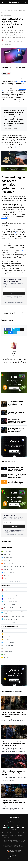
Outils (22, 827)
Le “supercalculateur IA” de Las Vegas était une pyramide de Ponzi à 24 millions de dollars (16, 412)
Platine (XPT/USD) (7, 648)
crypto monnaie (17, 147)
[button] (2, 2)
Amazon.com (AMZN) (8, 563)
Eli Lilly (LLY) (6, 578)
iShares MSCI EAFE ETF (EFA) (10, 601)
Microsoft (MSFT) (7, 560)
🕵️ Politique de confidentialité (14, 858)
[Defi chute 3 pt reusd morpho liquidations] (4, 421)
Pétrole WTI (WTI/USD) (8, 637)
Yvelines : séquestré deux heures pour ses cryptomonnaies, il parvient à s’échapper (16, 404)
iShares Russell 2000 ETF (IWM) (10, 619)
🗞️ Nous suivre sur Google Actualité (14, 850)
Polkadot (4, 320)
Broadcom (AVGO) (7, 569)
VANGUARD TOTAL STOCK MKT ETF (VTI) (13, 590)
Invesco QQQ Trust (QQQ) (9, 599)
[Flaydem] (14, 345)
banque (24, 250)
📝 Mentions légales (14, 856)
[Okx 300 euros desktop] (14, 169)
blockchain (4, 218)
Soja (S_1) (5, 654)
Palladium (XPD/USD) (8, 645)
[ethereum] (4, 475)
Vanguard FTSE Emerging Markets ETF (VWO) (14, 616)
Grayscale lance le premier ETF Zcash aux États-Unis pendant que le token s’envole (16, 430)
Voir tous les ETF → (14, 622)
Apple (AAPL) (6, 554)
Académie (9, 825)
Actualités (15, 825)
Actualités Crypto (9, 10)
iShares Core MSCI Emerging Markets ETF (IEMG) (13, 612)
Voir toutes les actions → (14, 581)
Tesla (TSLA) (6, 575)
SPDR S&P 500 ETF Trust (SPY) (10, 593)
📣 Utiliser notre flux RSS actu (14, 851)
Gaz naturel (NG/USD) (8, 642)
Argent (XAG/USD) (7, 651)
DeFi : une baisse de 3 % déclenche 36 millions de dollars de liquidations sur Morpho (17, 421)
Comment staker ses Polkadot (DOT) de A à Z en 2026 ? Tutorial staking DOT (13, 313)
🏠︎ (4, 825)
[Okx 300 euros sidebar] (14, 382)
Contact (14, 829)
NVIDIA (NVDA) (7, 551)
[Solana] (4, 468)
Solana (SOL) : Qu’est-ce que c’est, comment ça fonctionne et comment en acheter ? (17, 469)
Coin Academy (14, 2)
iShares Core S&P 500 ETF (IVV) (11, 596)
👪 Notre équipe (14, 855)
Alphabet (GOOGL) (7, 557)
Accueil (2, 10)
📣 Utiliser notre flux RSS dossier (14, 852)
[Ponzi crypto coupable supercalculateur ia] (4, 412)
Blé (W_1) (5, 657)
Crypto (21, 825)
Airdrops (6, 827)
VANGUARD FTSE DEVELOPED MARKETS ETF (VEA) (14, 608)
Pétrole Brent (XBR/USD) (9, 631)
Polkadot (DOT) (20, 81)
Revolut (16, 78)
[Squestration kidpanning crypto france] (4, 404)
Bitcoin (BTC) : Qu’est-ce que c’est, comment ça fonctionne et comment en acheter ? (17, 482)
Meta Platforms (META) (8, 572)
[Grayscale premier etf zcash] (4, 430)
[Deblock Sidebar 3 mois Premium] (14, 446)
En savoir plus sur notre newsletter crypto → (14, 302)
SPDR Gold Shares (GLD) (9, 604)
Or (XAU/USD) (6, 639)
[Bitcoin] (4, 482)
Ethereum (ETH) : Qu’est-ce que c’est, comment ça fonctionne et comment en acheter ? (17, 476)
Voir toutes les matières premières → (14, 660)
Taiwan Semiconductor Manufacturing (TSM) (13, 566)
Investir (13, 827)
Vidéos (17, 827)
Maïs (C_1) (5, 634)
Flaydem (14, 353)
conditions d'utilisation (14, 297)
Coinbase (16, 233)
